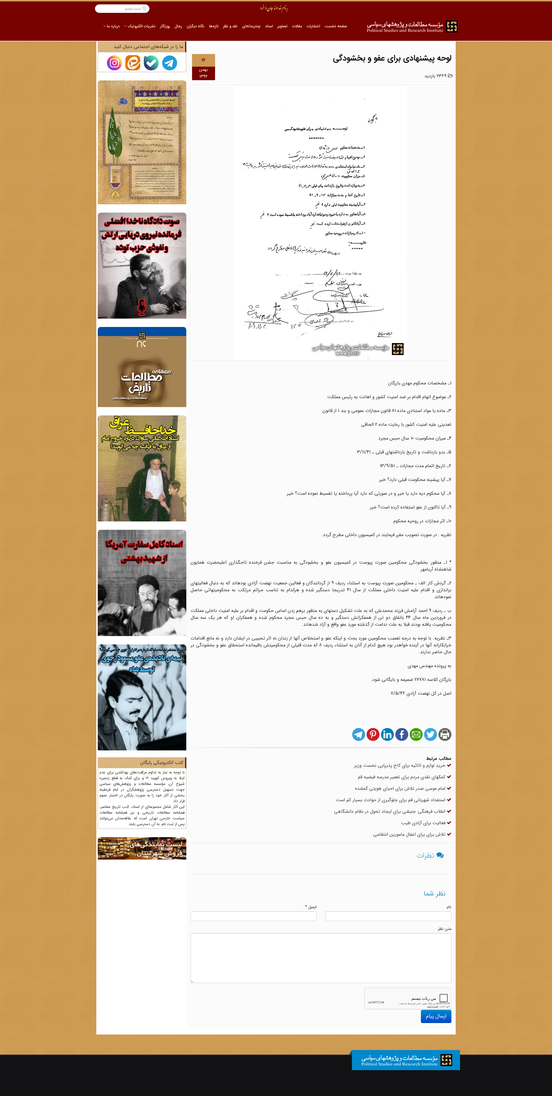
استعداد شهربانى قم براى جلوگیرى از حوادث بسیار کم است (391, 800)
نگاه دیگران (195, 26)
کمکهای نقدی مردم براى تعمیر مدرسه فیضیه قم (402, 777)
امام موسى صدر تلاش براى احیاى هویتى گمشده (401, 788)
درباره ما (113, 26)
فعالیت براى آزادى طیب (424, 823)
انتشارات (313, 26)
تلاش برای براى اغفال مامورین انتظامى (410, 834)
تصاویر (282, 26)
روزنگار (165, 26)
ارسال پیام (436, 1016)
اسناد (269, 26)
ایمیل (311, 907)
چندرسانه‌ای (251, 26)
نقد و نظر (230, 26)
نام (449, 907)
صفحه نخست (336, 26)
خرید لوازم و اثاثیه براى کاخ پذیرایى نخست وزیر (400, 765)
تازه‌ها (213, 26)
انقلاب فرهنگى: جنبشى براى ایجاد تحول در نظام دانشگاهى (390, 811)
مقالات (297, 26)
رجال (178, 26)
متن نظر (444, 929)
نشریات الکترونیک (141, 26)
